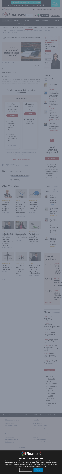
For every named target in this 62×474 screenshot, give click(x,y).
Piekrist (38, 470)
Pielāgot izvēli (26, 470)
